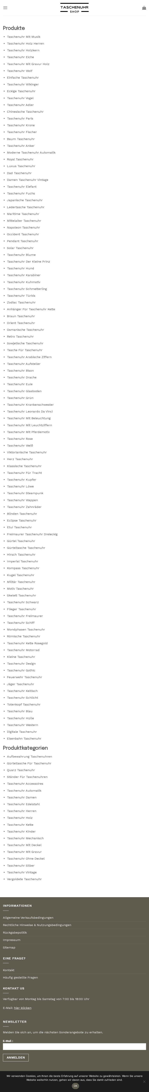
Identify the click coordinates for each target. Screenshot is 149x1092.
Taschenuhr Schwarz (23, 602)
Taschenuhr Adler (20, 105)
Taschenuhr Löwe (20, 486)
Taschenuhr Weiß (20, 445)
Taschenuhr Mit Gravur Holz (28, 64)
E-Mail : (8, 1040)
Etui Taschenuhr (19, 527)
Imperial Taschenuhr (22, 561)
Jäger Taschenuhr (20, 684)
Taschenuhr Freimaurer (25, 616)
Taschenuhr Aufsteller (24, 364)
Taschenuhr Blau (20, 711)
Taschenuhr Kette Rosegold (27, 643)
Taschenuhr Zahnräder (24, 507)
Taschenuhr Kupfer (21, 479)
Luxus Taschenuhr (21, 166)
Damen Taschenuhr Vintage (27, 180)
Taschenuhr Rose (20, 439)
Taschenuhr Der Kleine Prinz (28, 261)
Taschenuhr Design (21, 663)
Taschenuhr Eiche (20, 57)
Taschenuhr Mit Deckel (24, 845)
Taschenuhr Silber (21, 865)
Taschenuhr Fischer (22, 132)
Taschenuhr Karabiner (24, 275)
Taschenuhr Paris (20, 118)
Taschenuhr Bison (20, 370)
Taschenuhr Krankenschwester (30, 404)
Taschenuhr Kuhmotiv (23, 282)
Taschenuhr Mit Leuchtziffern (29, 425)
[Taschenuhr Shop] (74, 7)
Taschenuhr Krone (21, 125)
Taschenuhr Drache (21, 377)
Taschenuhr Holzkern (23, 50)
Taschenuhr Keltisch (22, 691)
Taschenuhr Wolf (19, 71)
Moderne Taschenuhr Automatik (31, 152)
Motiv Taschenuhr (20, 588)
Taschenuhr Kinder (21, 831)
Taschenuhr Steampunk (25, 493)
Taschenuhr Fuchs (21, 193)
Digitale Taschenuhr (22, 732)
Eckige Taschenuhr (21, 91)
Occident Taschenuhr (23, 234)
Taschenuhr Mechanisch (25, 838)
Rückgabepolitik (15, 932)
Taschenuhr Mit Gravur (24, 852)
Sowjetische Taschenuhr (25, 343)
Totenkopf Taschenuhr (24, 704)
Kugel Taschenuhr (20, 575)
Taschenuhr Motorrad (23, 650)
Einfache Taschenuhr (23, 77)
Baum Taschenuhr (21, 139)
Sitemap (9, 947)
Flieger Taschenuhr (21, 609)
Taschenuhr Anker (21, 146)
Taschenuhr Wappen (22, 500)
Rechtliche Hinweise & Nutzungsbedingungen (37, 925)
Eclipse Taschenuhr (21, 520)
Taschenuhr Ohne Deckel (26, 858)
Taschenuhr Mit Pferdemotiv (28, 432)
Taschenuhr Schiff (21, 623)
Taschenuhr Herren (21, 811)
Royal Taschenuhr (20, 159)
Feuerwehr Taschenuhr (24, 677)
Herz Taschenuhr (20, 459)
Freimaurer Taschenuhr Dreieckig (32, 534)
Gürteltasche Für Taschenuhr (29, 763)
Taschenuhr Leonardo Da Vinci (30, 411)
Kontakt (8, 970)
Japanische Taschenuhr (25, 200)
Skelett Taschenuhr (21, 595)
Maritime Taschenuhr (23, 214)
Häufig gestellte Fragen (20, 977)
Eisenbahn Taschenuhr (24, 738)
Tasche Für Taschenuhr (24, 350)
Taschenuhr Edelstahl (23, 804)
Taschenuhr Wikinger (23, 84)
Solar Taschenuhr (20, 248)
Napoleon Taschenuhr (23, 227)
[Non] (144, 1083)
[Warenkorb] (144, 7)
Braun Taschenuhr (21, 316)
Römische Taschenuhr (23, 636)
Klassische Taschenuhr (24, 466)
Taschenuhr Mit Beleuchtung (29, 418)
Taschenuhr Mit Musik (23, 37)
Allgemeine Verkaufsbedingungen (28, 917)
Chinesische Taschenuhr (25, 111)
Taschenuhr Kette (20, 825)
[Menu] (5, 7)
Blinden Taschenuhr (22, 513)
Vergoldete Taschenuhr (24, 879)
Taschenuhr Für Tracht (24, 473)
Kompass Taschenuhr (23, 568)
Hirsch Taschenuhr (21, 554)
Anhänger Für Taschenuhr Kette (31, 309)
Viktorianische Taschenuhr (27, 452)
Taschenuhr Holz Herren (25, 43)
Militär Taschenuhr (21, 582)
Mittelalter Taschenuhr (24, 221)
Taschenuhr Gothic (21, 670)
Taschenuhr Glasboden (24, 391)
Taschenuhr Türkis (21, 295)
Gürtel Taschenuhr (21, 541)
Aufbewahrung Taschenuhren (29, 756)
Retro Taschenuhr (20, 336)
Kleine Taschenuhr (21, 657)
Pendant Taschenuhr (22, 241)
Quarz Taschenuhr (21, 770)
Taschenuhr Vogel (20, 98)
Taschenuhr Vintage (22, 872)
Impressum (11, 940)
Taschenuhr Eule (20, 384)
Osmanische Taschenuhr (25, 330)
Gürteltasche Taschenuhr (26, 548)
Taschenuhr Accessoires (25, 783)
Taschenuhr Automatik (24, 790)
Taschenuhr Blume (21, 255)
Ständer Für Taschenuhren (27, 777)
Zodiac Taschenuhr (21, 302)
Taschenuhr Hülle (20, 718)
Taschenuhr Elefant (21, 186)
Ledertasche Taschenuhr (25, 207)
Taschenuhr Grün (20, 398)
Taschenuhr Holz (20, 818)
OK (75, 1085)
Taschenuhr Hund (20, 268)
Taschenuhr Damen (21, 797)
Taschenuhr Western (22, 725)
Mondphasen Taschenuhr (26, 629)
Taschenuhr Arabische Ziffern (29, 357)
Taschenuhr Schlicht (22, 697)
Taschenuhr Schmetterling (27, 289)
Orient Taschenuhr (21, 323)
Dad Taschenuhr (19, 173)
